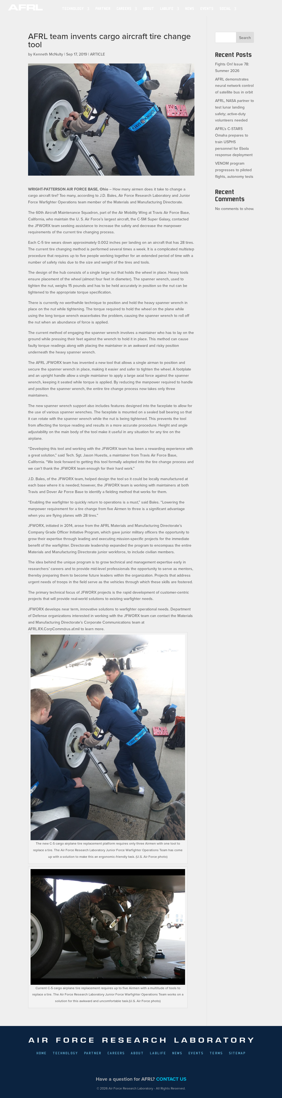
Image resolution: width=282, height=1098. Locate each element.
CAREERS (116, 1053)
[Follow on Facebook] (109, 1065)
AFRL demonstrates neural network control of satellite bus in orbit (234, 85)
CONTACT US (171, 1079)
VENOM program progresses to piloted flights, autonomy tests (234, 170)
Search (245, 37)
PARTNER (102, 9)
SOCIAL (225, 9)
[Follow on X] (122, 1065)
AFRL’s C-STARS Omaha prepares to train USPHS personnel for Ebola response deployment (234, 141)
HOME (41, 1053)
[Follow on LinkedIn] (134, 1065)
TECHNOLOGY (73, 9)
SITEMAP (237, 1053)
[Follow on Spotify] (172, 1065)
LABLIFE (158, 1053)
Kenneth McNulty (48, 54)
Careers (123, 9)
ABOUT (148, 9)
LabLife (166, 9)
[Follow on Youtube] (160, 1065)
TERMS (216, 1053)
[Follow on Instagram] (147, 1065)
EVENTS (206, 9)
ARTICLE (97, 54)
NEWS (189, 9)
